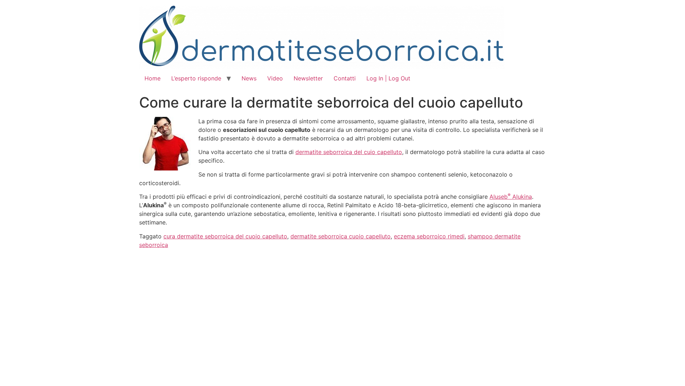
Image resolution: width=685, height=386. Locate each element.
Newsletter (308, 78)
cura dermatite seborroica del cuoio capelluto (225, 236)
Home (152, 78)
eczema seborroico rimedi (429, 236)
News (249, 78)
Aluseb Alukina (510, 196)
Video (275, 78)
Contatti (345, 78)
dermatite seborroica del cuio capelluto (348, 151)
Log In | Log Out (388, 78)
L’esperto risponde (196, 78)
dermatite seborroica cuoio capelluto (340, 236)
